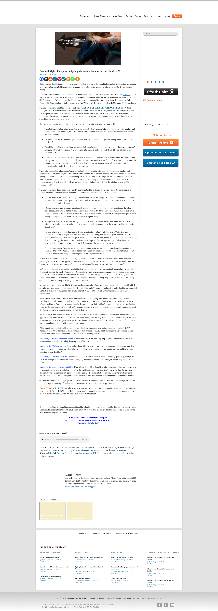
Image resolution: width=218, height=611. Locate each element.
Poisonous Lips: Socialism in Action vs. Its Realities (160, 558)
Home (44, 604)
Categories (84, 16)
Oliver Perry (152, 562)
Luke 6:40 (94, 423)
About (167, 16)
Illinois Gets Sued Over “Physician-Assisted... (54, 567)
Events (129, 16)
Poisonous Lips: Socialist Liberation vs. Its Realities (160, 581)
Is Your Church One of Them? (49, 557)
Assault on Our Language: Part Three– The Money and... (125, 568)
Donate (177, 16)
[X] (46, 79)
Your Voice (117, 16)
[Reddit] (50, 79)
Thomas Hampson (119, 571)
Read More (42, 562)
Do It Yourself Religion (82, 578)
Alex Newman (81, 560)
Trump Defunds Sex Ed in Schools (122, 557)
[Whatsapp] (72, 79)
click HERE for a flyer (97, 453)
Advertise (100, 604)
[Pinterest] (59, 79)
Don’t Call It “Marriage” (119, 578)
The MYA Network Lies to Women (50, 576)
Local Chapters (101, 16)
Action (138, 16)
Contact (93, 604)
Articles (49, 604)
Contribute (86, 604)
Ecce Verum (117, 580)
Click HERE (58, 388)
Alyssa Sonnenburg (47, 560)
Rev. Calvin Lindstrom (84, 580)
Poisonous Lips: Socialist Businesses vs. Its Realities (160, 570)
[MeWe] (64, 79)
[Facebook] (41, 79)
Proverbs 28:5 (155, 598)
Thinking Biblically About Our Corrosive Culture (84, 450)
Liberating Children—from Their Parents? (89, 557)
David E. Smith (82, 571)
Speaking (148, 16)
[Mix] (68, 79)
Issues (158, 16)
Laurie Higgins (52, 74)
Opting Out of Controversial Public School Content (89, 568)
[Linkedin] (55, 79)
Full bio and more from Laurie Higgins (80, 486)
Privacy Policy (110, 604)
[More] (77, 79)
